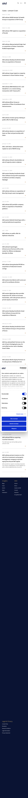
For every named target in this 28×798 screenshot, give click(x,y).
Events (3, 488)
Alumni (15, 483)
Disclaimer (4, 726)
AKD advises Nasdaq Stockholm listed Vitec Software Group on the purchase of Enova (13, 329)
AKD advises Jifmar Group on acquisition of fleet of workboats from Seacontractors (13, 104)
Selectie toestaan (14, 423)
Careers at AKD (17, 488)
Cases (3, 485)
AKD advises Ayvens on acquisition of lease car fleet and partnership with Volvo (13, 133)
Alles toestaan (14, 418)
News (3, 490)
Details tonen (19, 414)
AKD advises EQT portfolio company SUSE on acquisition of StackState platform (12, 207)
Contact (16, 490)
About (15, 485)
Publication (4, 492)
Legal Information (6, 730)
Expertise (16, 492)
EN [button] (21, 3)
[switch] (24, 398)
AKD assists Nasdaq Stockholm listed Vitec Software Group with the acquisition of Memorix (13, 313)
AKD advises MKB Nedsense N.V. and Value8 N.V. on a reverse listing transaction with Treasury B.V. (13, 89)
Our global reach (18, 494)
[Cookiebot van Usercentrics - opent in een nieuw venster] (20, 368)
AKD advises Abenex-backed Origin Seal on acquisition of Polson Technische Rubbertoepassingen (14, 46)
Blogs (3, 483)
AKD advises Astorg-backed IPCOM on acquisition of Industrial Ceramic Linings (13, 266)
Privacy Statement (6, 733)
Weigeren (14, 428)
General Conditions (6, 728)
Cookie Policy (5, 724)
